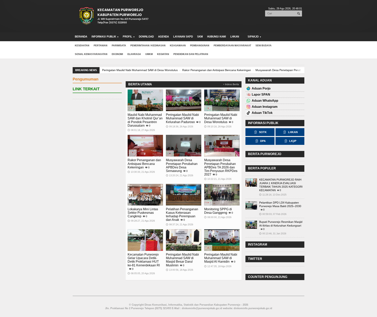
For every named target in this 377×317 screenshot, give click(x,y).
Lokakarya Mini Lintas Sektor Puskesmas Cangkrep (143, 212)
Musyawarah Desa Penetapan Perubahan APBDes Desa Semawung (297, 70)
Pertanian (100, 45)
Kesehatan (82, 45)
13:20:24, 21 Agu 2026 (179, 175)
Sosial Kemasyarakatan (91, 54)
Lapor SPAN (261, 94)
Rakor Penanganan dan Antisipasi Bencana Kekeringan (216, 70)
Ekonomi (117, 54)
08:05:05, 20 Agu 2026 (141, 273)
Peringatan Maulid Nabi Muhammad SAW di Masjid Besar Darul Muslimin (182, 260)
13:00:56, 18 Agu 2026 (179, 270)
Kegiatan (163, 54)
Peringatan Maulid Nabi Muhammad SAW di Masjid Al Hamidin (220, 258)
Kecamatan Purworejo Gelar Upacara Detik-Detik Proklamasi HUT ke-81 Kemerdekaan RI (144, 260)
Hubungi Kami (216, 36)
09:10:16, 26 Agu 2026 (218, 126)
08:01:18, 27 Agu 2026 (141, 130)
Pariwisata (119, 45)
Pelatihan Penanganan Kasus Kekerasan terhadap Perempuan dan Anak (182, 214)
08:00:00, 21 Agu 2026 (218, 217)
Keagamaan (178, 45)
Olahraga (134, 54)
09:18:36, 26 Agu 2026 (179, 126)
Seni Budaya (263, 45)
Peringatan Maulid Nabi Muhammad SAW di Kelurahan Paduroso (182, 118)
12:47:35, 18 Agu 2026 (218, 266)
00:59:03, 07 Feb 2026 (272, 214)
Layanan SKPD (183, 36)
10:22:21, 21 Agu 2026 (218, 179)
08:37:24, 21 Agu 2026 (179, 224)
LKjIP (292, 141)
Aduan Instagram (264, 106)
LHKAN (234, 36)
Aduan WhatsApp (265, 100)
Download (146, 36)
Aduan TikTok (262, 112)
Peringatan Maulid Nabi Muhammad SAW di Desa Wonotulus (140, 70)
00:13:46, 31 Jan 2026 (272, 233)
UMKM (149, 54)
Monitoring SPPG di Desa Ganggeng (218, 210)
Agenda (163, 36)
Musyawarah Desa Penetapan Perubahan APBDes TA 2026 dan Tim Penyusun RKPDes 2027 (220, 167)
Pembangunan (199, 45)
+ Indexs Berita (231, 84)
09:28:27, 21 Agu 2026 (141, 220)
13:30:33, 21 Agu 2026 (141, 172)
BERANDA (81, 36)
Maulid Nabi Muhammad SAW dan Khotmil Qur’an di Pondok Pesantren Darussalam (145, 120)
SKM (200, 36)
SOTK (263, 132)
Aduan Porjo (261, 88)
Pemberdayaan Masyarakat (232, 45)
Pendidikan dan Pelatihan (190, 54)
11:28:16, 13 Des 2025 (272, 194)
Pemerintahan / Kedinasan (148, 45)
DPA (263, 141)
